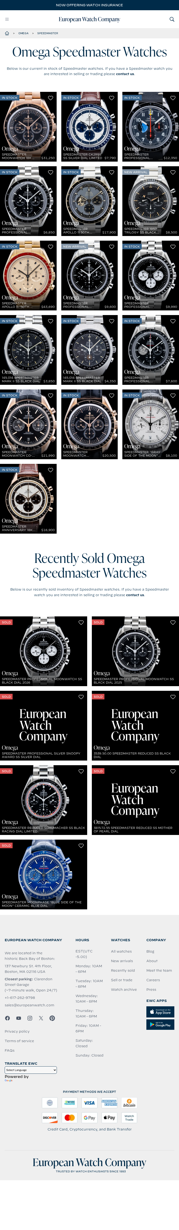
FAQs (9, 1050)
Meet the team (159, 970)
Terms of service (19, 1041)
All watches (121, 951)
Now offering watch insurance (89, 5)
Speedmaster (47, 33)
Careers (153, 980)
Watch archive (124, 989)
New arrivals (122, 961)
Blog (150, 951)
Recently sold (123, 970)
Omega (23, 33)
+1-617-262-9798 (20, 998)
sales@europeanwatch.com (29, 1005)
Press (151, 989)
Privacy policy (17, 1031)
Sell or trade (121, 980)
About (152, 961)
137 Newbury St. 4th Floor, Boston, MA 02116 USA (28, 969)
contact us (125, 74)
